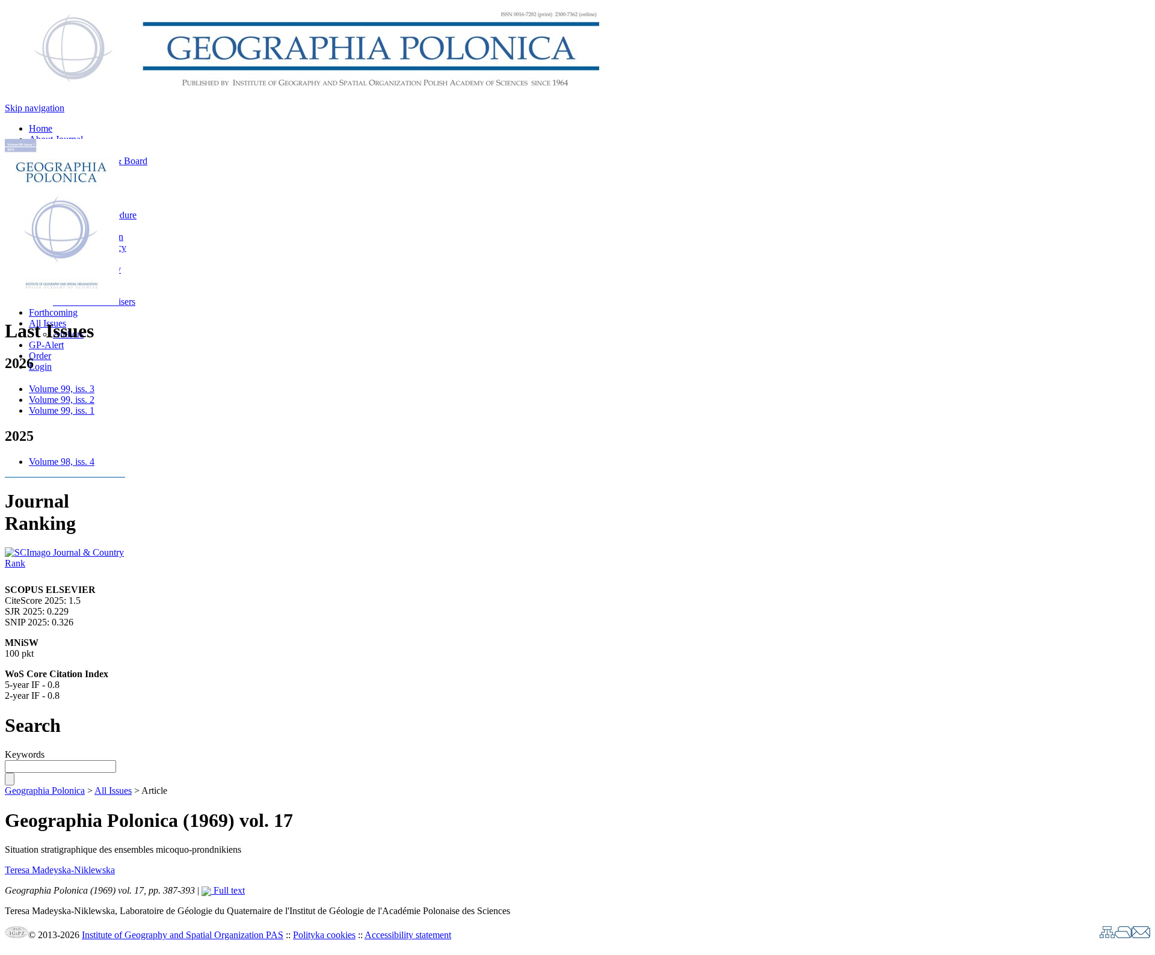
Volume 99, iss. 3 (61, 389)
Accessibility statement (408, 935)
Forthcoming (53, 312)
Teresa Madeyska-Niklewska (60, 870)
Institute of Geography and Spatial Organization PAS (182, 935)
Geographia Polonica (45, 790)
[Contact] (1141, 935)
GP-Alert (46, 345)
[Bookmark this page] (1123, 935)
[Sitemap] (1107, 935)
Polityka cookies (324, 935)
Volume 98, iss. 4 (61, 461)
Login (40, 366)
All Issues (113, 790)
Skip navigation (34, 108)
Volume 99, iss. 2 (61, 400)
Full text (228, 890)
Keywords (25, 754)
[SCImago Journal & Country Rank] (65, 563)
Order (40, 356)
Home (40, 128)
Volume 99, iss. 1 (61, 410)
